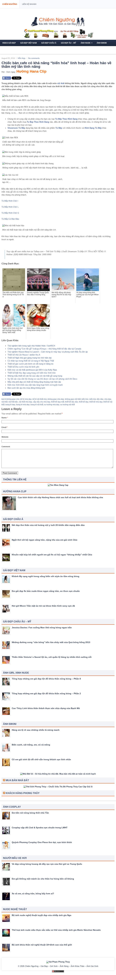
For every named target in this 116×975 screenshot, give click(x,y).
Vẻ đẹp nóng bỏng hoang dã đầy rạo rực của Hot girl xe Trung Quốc (47, 864)
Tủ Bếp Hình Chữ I (10, 201)
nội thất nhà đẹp (25, 402)
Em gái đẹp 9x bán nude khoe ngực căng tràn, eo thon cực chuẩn (46, 591)
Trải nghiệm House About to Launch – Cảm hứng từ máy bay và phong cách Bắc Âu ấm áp (48, 352)
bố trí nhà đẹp (26, 399)
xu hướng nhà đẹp (51, 405)
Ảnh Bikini (102, 43)
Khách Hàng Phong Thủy (23, 793)
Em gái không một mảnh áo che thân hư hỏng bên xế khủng (43, 879)
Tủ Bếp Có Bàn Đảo (10, 219)
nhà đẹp (107, 399)
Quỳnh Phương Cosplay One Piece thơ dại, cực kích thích (42, 842)
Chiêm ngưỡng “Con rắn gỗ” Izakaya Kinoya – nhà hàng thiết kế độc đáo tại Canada (44, 349)
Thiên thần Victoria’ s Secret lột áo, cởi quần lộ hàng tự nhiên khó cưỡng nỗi (52, 657)
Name (5, 418)
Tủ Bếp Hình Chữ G (10, 213)
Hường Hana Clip (31, 71)
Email (5, 427)
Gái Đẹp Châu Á (48, 43)
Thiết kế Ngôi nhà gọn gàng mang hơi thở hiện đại (30, 358)
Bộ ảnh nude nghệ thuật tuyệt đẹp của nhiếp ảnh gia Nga (41, 915)
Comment (6, 447)
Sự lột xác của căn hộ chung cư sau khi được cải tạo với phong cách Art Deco (42, 379)
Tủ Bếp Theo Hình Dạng (66, 119)
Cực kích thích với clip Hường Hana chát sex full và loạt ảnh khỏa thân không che (60, 497)
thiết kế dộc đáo (71, 402)
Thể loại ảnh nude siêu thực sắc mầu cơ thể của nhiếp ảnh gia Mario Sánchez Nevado (56, 930)
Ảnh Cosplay (8, 49)
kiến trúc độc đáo (96, 399)
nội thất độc (13, 402)
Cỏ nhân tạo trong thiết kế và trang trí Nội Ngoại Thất (31, 361)
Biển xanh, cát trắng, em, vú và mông (31, 744)
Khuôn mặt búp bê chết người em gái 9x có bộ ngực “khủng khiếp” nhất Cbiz (52, 554)
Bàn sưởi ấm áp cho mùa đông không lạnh (26, 388)
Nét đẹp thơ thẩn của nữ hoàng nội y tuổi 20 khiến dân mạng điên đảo (48, 525)
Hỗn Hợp (21, 58)
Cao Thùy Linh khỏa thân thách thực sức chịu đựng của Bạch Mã (46, 708)
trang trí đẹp (10, 405)
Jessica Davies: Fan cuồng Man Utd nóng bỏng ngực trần (42, 627)
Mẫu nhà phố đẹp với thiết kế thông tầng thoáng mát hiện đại (34, 382)
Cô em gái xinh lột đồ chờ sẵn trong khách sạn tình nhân (41, 759)
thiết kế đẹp (84, 402)
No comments (34, 58)
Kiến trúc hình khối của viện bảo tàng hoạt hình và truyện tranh (35, 385)
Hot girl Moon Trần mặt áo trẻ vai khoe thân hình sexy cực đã (43, 606)
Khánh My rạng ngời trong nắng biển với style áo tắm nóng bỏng (45, 576)
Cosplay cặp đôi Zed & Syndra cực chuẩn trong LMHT (40, 827)
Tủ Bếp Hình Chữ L (10, 207)
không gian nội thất (73, 399)
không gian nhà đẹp (56, 399)
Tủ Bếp (58, 128)
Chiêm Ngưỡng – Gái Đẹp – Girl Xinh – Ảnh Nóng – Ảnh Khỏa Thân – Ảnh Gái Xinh (61, 966)
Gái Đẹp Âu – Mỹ (68, 43)
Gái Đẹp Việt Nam (28, 43)
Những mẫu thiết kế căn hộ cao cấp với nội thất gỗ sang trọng (35, 376)
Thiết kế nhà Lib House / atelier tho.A (24, 355)
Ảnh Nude (86, 43)
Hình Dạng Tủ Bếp (93, 128)
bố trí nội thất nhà (39, 399)
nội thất (60, 83)
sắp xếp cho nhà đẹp (41, 402)
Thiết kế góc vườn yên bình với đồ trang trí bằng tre (30, 364)
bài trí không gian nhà (10, 399)
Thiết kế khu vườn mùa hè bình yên (23, 367)
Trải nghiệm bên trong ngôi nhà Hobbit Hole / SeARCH (31, 346)
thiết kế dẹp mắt (57, 402)
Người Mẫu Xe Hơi (28, 49)
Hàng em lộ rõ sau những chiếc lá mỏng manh (36, 730)
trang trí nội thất (37, 405)
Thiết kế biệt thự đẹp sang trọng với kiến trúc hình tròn (32, 373)
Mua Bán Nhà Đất (17, 780)
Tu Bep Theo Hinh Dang (38, 122)
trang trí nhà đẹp (23, 405)
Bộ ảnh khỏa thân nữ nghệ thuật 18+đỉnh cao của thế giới (42, 945)
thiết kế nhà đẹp (96, 402)
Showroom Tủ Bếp (16, 128)
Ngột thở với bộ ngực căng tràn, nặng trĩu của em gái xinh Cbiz (44, 540)
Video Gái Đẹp (9, 43)
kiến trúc (85, 399)
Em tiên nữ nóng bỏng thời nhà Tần (30, 813)
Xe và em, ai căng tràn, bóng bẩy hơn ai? (33, 893)
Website (5, 437)
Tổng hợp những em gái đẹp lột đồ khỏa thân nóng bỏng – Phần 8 (46, 679)
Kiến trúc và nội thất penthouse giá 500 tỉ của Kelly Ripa (32, 370)
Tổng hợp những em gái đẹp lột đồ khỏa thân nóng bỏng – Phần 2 (46, 693)
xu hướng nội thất (67, 405)
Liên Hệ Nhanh (29, 4)
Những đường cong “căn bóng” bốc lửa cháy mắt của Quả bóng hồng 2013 (51, 642)
